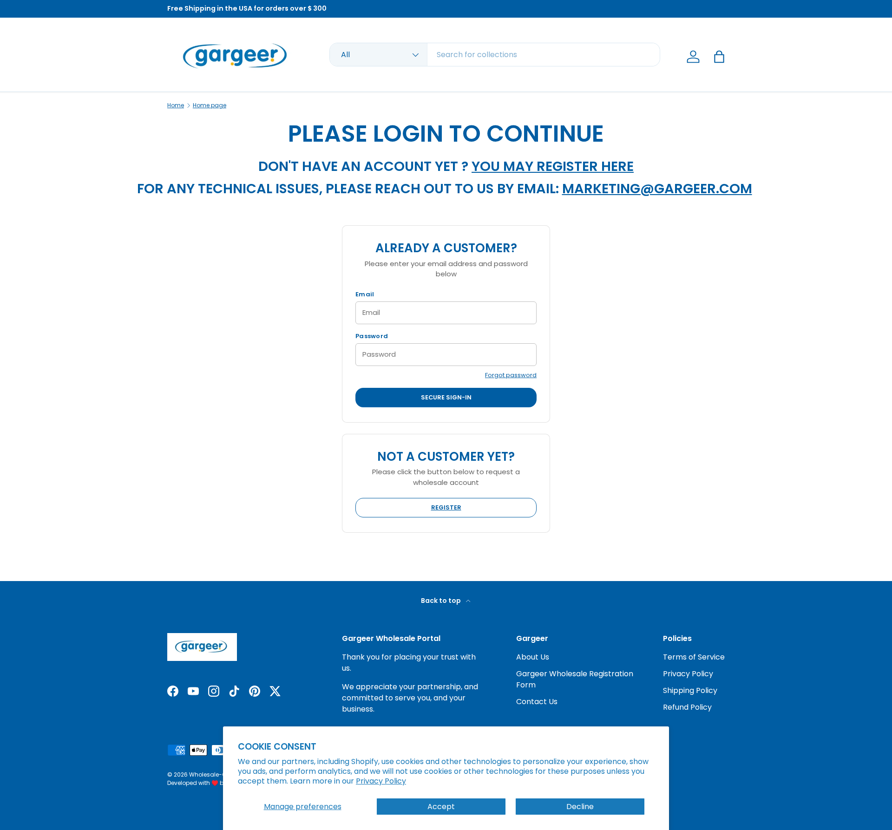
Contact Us (537, 701)
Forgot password (511, 375)
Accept (441, 806)
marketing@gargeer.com (657, 188)
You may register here (553, 166)
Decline (580, 806)
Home (175, 105)
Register (446, 507)
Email (364, 294)
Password (371, 336)
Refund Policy (687, 707)
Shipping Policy (690, 690)
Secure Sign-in (446, 397)
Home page (209, 105)
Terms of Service (694, 657)
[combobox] (495, 54)
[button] (719, 56)
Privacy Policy (381, 781)
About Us (532, 657)
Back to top (441, 600)
